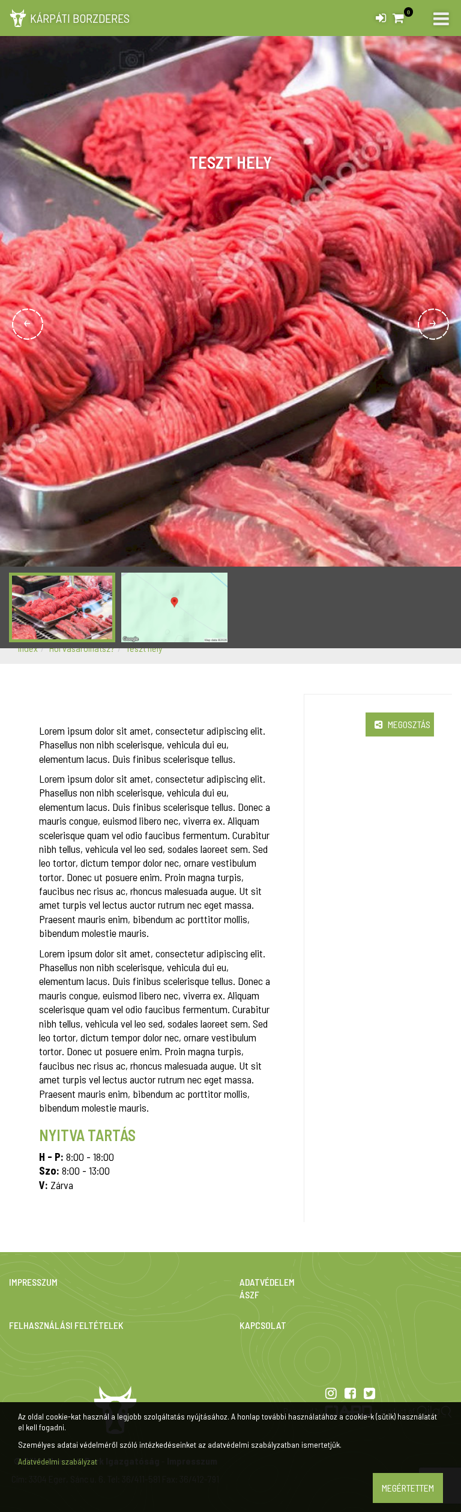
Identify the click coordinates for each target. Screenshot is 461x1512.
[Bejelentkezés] (381, 15)
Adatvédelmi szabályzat (57, 1461)
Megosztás (408, 724)
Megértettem (408, 1487)
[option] (230, 324)
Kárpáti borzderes (80, 18)
